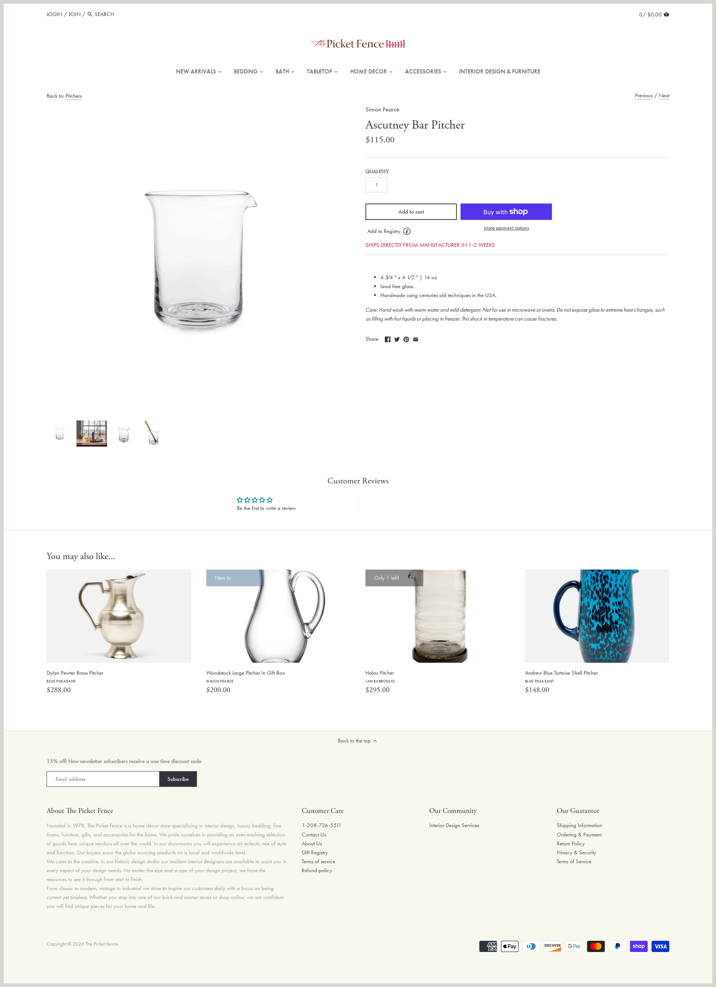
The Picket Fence (101, 944)
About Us (312, 843)
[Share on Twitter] (397, 338)
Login (54, 14)
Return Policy (571, 843)
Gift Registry (315, 852)
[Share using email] (415, 338)
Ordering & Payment (579, 834)
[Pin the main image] (406, 338)
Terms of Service (574, 861)
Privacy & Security (576, 852)
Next (664, 95)
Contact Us (314, 834)
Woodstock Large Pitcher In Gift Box (245, 676)
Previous (644, 95)
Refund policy (317, 870)
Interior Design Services (454, 825)
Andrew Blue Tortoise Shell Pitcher (561, 676)
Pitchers (74, 96)
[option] (60, 433)
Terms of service (318, 861)
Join (75, 14)
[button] (411, 231)
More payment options (506, 228)
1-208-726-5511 (322, 825)
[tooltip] (407, 231)
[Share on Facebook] (387, 338)
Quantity (377, 172)
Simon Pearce (382, 109)
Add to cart (411, 211)
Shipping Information (579, 825)
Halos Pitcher (380, 676)
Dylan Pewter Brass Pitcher (75, 676)
